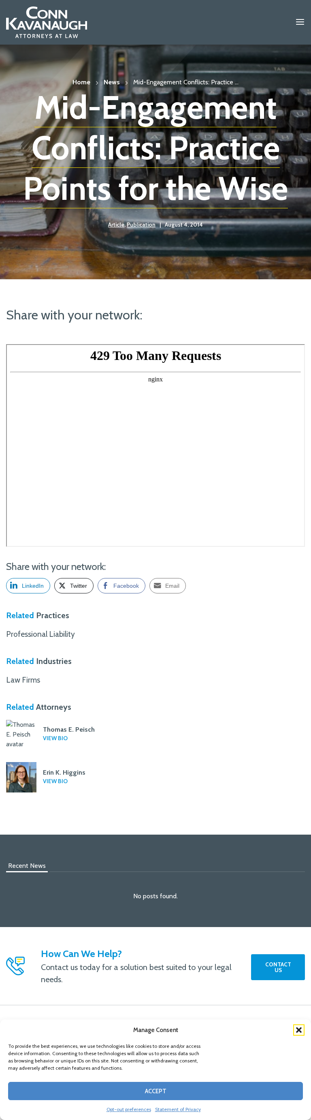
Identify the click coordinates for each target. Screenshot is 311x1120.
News (112, 82)
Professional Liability (40, 634)
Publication (141, 224)
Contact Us (278, 967)
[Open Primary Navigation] (300, 22)
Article (116, 224)
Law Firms (23, 680)
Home (81, 82)
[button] (299, 1030)
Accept (155, 1091)
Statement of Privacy (178, 1109)
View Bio (55, 738)
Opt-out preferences (129, 1109)
